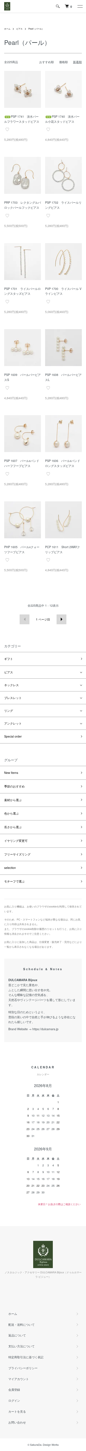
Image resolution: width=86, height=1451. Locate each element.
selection (10, 868)
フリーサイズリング (17, 854)
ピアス (19, 28)
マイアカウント (18, 1379)
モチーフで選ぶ (14, 881)
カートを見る (17, 1411)
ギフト (8, 659)
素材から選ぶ (13, 800)
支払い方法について (21, 1346)
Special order (13, 736)
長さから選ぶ (13, 827)
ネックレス (11, 685)
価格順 (63, 62)
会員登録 (14, 1389)
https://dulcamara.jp (45, 1029)
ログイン (14, 1400)
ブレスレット (13, 698)
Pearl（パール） (36, 28)
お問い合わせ (17, 1422)
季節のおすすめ (14, 786)
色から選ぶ (11, 813)
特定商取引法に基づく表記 (25, 1357)
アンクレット (13, 723)
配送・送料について (21, 1324)
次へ (61, 619)
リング (8, 710)
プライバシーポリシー (23, 1368)
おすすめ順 (46, 62)
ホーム (7, 28)
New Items (11, 772)
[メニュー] (79, 6)
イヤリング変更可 (16, 840)
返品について (17, 1335)
